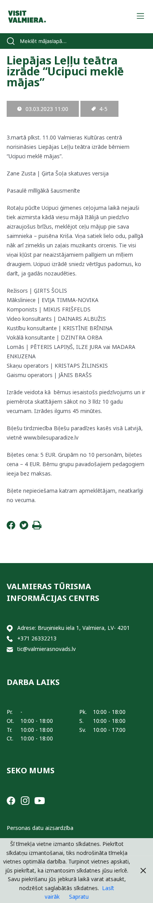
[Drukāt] (37, 527)
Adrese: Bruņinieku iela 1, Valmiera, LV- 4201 (73, 627)
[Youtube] (40, 800)
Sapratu (79, 896)
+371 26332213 (36, 638)
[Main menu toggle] (140, 16)
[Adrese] (10, 628)
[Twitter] (24, 527)
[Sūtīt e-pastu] (10, 649)
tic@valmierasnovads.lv (46, 649)
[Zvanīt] (10, 638)
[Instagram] (25, 800)
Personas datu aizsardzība (40, 827)
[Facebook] (11, 527)
